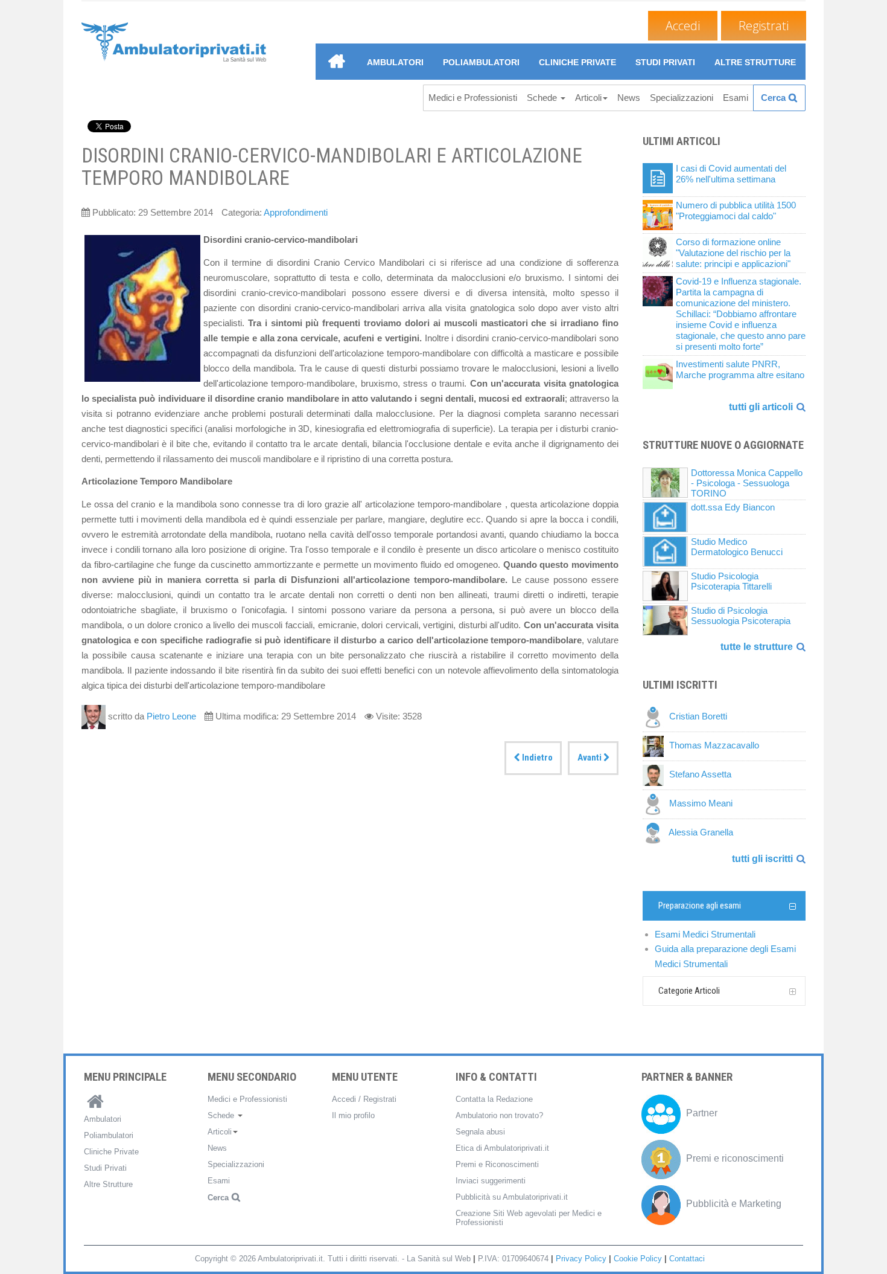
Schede (543, 97)
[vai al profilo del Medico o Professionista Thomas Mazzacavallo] (656, 746)
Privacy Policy (581, 1258)
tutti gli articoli (761, 407)
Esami (735, 97)
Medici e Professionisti (472, 97)
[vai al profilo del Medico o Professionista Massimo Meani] (656, 804)
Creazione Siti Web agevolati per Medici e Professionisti (529, 1218)
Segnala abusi (480, 1131)
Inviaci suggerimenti (491, 1180)
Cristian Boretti (698, 717)
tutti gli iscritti (762, 859)
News (628, 97)
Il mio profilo (353, 1115)
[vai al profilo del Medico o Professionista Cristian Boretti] (656, 717)
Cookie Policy (638, 1258)
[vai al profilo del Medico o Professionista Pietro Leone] (94, 716)
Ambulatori (395, 62)
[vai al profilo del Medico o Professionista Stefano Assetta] (656, 775)
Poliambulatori (481, 62)
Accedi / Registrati (364, 1099)
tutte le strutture (756, 647)
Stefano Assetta (700, 775)
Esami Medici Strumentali (705, 934)
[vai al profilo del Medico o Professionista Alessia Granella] (656, 833)
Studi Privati (665, 62)
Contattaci (687, 1258)
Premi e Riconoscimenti (497, 1164)
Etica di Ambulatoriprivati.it (502, 1148)
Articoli (588, 97)
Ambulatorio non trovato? (499, 1115)
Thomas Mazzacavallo (714, 746)
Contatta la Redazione (494, 1099)
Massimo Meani (701, 804)
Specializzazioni (681, 97)
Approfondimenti (296, 212)
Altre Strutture (755, 62)
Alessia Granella (701, 833)
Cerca (773, 97)
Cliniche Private (577, 62)
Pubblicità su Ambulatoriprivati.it (512, 1197)
